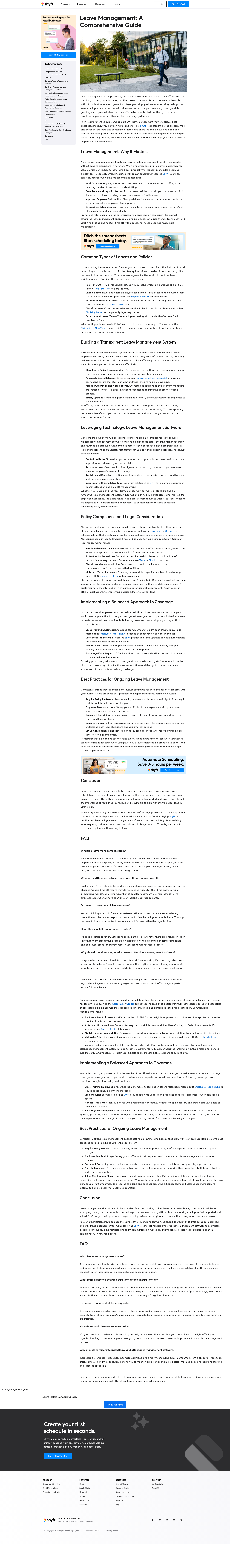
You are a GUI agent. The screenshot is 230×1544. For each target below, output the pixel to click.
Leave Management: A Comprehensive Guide (53, 70)
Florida (152, 560)
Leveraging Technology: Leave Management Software (56, 94)
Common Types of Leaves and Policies (56, 82)
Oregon (169, 531)
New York (100, 328)
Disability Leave (94, 312)
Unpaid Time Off (140, 297)
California (86, 328)
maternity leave (110, 576)
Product (64, 4)
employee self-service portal (152, 378)
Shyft (143, 126)
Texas (142, 560)
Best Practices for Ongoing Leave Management (58, 113)
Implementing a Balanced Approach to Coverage (55, 106)
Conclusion (49, 117)
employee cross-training (112, 634)
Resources (99, 4)
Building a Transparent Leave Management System (56, 88)
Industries (81, 4)
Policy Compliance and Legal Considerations (56, 100)
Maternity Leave (115, 304)
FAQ (46, 121)
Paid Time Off (101, 289)
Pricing (117, 4)
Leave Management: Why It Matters (55, 76)
